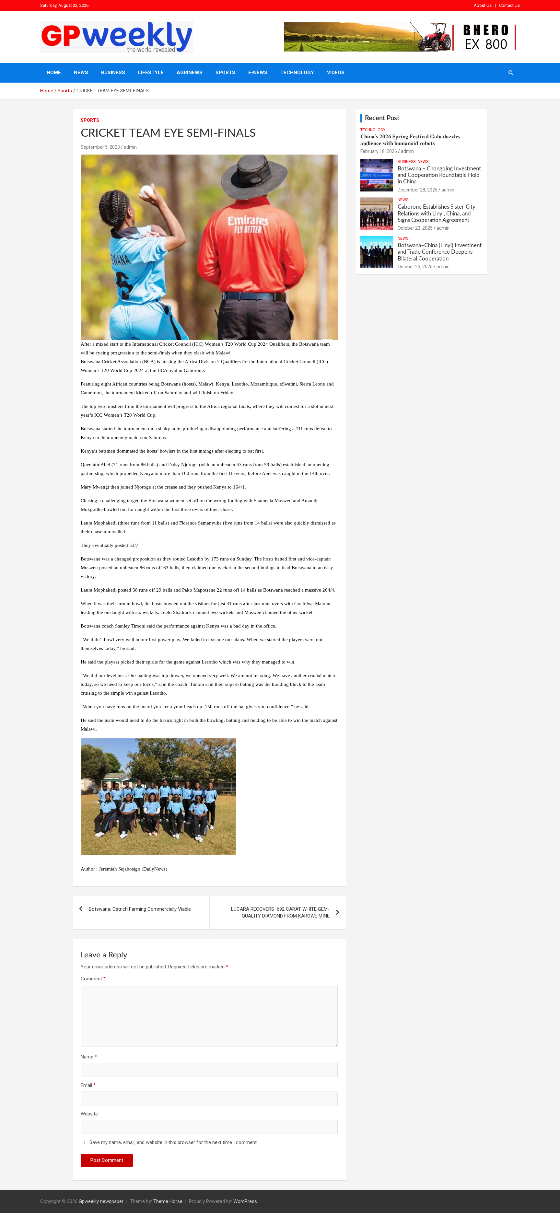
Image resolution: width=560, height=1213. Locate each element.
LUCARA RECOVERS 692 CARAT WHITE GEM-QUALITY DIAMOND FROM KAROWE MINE (280, 912)
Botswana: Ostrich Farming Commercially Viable (140, 909)
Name (89, 1057)
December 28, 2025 (418, 189)
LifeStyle (151, 72)
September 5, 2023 (100, 147)
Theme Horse (167, 1201)
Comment (93, 979)
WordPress (245, 1201)
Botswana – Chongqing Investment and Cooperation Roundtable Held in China (439, 175)
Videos (335, 72)
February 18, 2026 (378, 151)
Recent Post (382, 118)
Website (89, 1114)
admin (130, 147)
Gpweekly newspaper (101, 1201)
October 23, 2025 (415, 228)
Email (88, 1085)
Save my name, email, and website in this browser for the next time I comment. (173, 1142)
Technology (297, 72)
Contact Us (509, 5)
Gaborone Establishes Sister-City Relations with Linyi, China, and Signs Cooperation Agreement (436, 213)
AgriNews (190, 72)
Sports (225, 72)
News (81, 72)
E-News (257, 72)
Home (54, 72)
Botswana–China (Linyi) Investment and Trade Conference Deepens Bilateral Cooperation (440, 252)
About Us (483, 5)
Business (113, 72)
